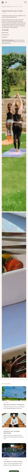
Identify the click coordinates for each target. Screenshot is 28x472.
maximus (4, 6)
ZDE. (10, 43)
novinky (8, 6)
